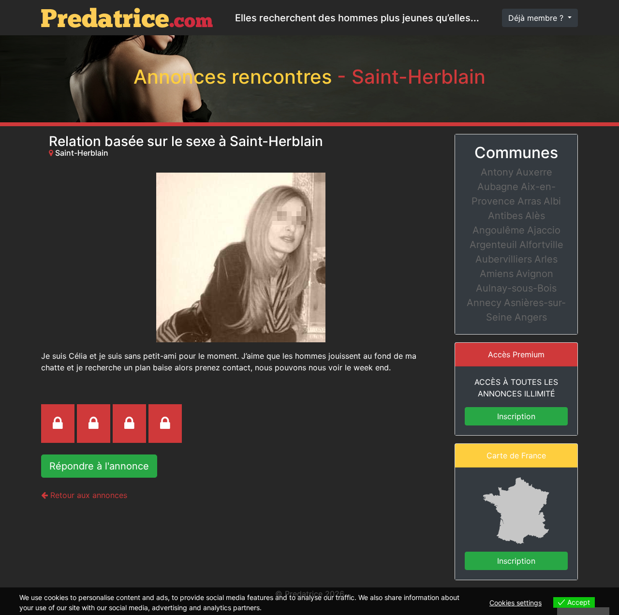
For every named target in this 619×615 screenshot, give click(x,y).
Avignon (534, 273)
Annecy (484, 302)
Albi (552, 201)
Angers (531, 317)
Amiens (497, 273)
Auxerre (534, 172)
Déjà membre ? (537, 18)
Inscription (516, 416)
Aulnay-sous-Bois (516, 288)
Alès (535, 215)
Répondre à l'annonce (99, 466)
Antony (497, 172)
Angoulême (498, 230)
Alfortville (541, 244)
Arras (529, 201)
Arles (546, 259)
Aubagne (497, 186)
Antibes (505, 215)
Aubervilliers (503, 259)
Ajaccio (543, 230)
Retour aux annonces (87, 495)
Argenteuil (493, 244)
